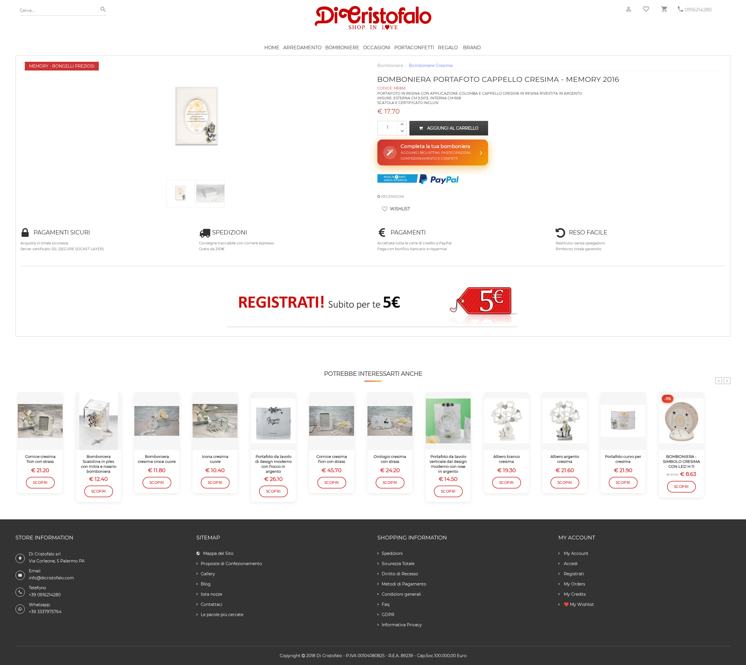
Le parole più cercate (222, 614)
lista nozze (211, 594)
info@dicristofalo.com (51, 578)
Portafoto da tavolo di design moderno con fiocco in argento (273, 464)
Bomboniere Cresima (431, 65)
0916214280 (698, 10)
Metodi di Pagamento (404, 584)
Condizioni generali (401, 594)
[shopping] (664, 9)
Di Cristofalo (329, 655)
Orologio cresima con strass (390, 459)
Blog (206, 584)
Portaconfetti (414, 47)
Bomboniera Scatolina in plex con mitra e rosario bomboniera (98, 464)
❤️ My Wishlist (578, 604)
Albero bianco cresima (506, 459)
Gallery (208, 573)
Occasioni (376, 47)
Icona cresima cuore (215, 459)
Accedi (570, 563)
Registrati (573, 573)
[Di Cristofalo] (373, 8)
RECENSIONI (392, 196)
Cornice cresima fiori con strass (40, 459)
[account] (628, 9)
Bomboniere (342, 47)
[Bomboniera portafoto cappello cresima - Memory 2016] (197, 64)
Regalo (448, 47)
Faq (385, 604)
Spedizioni (392, 553)
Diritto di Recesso (400, 573)
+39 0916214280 (45, 594)
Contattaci (211, 604)
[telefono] (680, 9)
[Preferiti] (646, 9)
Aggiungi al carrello (452, 128)
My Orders (574, 584)
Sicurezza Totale (398, 563)
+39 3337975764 (45, 611)
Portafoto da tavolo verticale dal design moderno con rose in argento (448, 464)
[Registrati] (372, 304)
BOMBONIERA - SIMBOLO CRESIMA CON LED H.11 (681, 461)
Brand (472, 47)
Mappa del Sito (218, 553)
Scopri (40, 482)
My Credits (574, 594)
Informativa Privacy (402, 624)
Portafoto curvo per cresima (623, 459)
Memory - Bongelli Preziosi (61, 66)
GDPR (388, 614)
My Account (575, 553)
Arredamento (302, 47)
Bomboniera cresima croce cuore (157, 459)
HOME (271, 47)
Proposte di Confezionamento (231, 563)
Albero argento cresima (564, 459)
